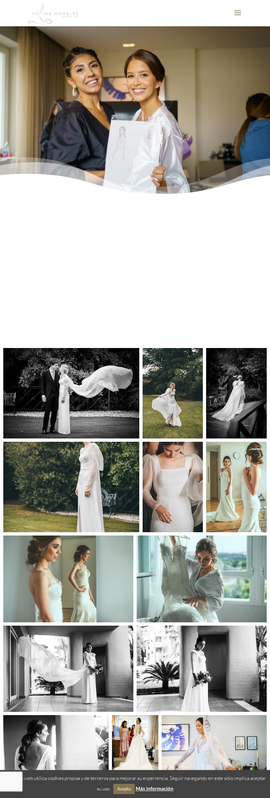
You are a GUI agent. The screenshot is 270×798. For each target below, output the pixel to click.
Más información (155, 788)
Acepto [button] (124, 788)
